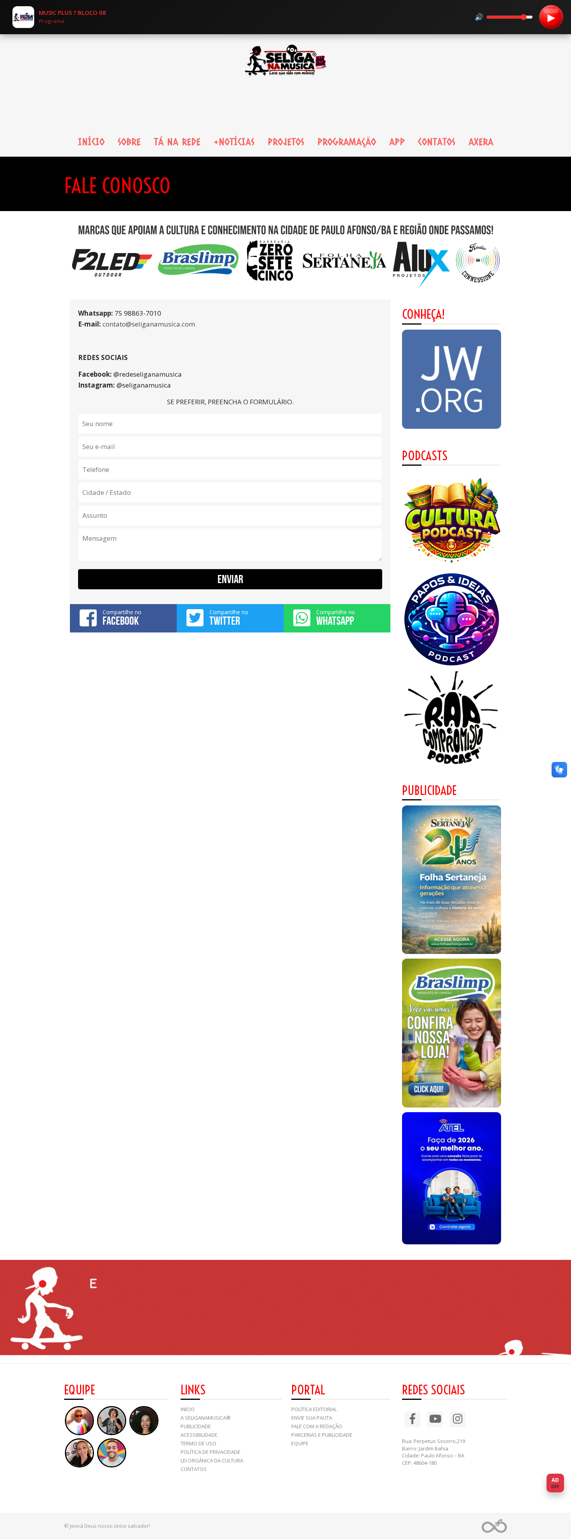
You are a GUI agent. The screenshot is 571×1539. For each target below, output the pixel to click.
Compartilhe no (122, 617)
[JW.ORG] (451, 379)
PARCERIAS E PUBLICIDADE (321, 1434)
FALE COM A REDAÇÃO (316, 1426)
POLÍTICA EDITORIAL (314, 1409)
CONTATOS (436, 142)
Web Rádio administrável (494, 1526)
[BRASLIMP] (451, 1033)
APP (397, 142)
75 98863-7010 (138, 313)
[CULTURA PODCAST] (451, 520)
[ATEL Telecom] (451, 1178)
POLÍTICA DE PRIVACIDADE (210, 1451)
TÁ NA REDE (177, 142)
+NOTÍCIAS (234, 142)
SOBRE (129, 142)
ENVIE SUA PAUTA (311, 1417)
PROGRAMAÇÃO (346, 142)
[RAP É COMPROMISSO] (451, 718)
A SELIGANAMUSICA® (206, 1417)
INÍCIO (91, 142)
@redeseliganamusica (147, 374)
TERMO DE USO (198, 1443)
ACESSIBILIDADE (199, 1434)
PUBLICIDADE (196, 1426)
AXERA (480, 142)
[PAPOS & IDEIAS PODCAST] (451, 619)
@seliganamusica (144, 385)
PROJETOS (286, 142)
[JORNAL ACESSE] (451, 879)
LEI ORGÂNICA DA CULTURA (212, 1460)
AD (555, 1482)
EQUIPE (299, 1443)
